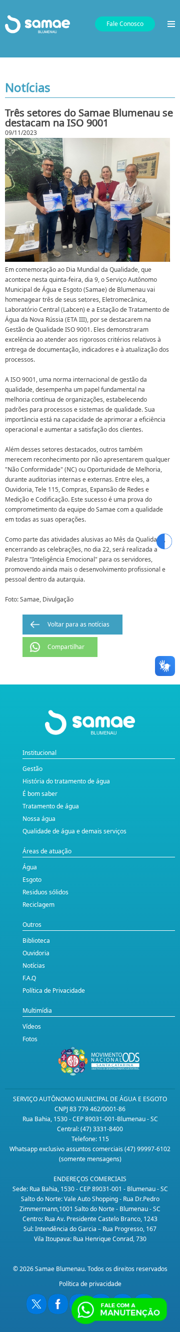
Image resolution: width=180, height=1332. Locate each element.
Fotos (30, 1039)
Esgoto (32, 879)
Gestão (32, 768)
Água (29, 867)
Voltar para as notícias (79, 624)
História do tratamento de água (66, 781)
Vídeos (31, 1026)
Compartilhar (66, 647)
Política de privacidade (90, 1284)
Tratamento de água (50, 806)
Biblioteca (36, 940)
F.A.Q (29, 978)
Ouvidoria (36, 953)
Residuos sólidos (45, 892)
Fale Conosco (125, 23)
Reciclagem (38, 904)
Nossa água (39, 818)
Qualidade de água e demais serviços (74, 831)
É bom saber (40, 793)
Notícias (33, 965)
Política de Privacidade (53, 990)
